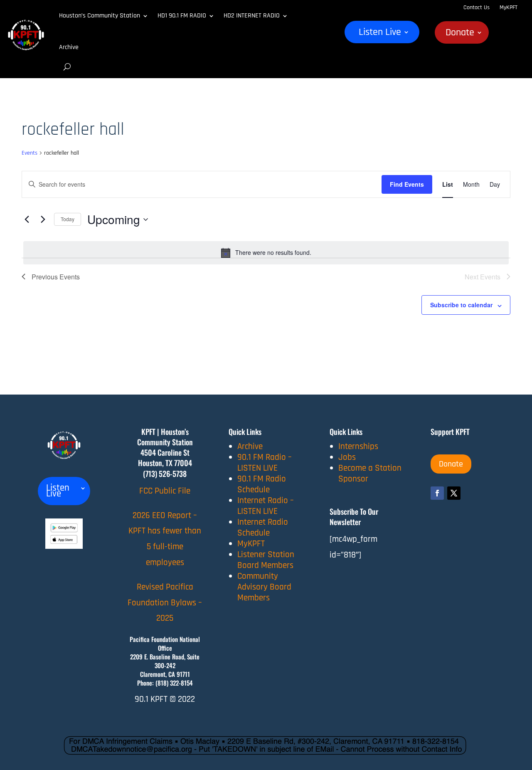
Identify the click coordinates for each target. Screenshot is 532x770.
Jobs (347, 457)
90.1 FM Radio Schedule (261, 484)
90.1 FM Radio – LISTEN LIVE (264, 463)
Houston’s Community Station (99, 15)
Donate (460, 34)
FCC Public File (164, 490)
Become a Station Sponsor (369, 473)
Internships (358, 446)
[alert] (266, 252)
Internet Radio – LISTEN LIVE (265, 506)
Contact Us (476, 7)
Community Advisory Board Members (264, 586)
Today (67, 218)
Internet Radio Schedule (262, 527)
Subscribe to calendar (461, 305)
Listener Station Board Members (265, 560)
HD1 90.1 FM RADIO (182, 15)
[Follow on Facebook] (437, 493)
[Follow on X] (454, 493)
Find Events (407, 184)
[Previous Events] (27, 220)
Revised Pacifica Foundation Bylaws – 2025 (165, 602)
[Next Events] (43, 220)
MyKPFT (508, 7)
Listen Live (380, 33)
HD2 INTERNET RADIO (252, 15)
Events (29, 153)
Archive (69, 47)
